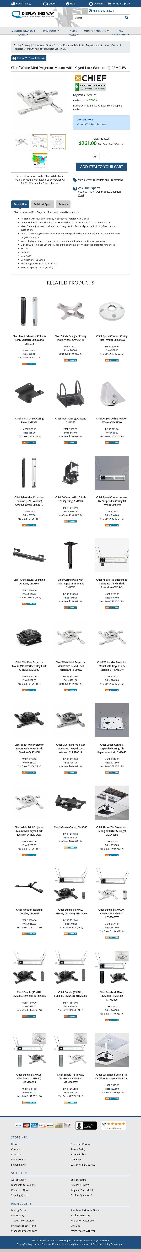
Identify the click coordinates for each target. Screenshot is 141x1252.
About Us (16, 1154)
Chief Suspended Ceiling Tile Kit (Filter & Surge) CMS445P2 (111, 1076)
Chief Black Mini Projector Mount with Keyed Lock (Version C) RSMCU (29, 748)
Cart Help (75, 1159)
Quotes (52, 3)
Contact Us (17, 1149)
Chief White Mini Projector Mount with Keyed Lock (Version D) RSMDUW (29, 831)
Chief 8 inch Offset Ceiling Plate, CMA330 (29, 420)
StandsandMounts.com (24, 1230)
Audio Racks (73, 32)
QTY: (95, 156)
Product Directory (80, 1215)
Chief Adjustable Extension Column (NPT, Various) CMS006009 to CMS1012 (29, 501)
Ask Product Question (108, 191)
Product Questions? (81, 1195)
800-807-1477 (103, 11)
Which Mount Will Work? (83, 1230)
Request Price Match (82, 1190)
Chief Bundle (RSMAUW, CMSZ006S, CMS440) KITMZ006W (70, 1078)
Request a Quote (20, 1190)
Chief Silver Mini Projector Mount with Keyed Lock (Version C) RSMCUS (70, 748)
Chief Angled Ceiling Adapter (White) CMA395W (111, 420)
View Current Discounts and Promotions (100, 179)
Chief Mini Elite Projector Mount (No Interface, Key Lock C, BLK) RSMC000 (29, 666)
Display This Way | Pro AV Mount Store (32, 45)
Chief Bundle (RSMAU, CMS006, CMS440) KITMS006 (29, 994)
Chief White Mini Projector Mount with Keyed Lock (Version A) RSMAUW (70, 666)
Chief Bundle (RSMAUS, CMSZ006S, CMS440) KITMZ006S (29, 1078)
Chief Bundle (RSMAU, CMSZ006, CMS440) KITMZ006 (112, 995)
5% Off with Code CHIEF (93, 124)
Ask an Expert (18, 1179)
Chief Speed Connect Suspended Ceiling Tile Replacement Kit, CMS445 (111, 748)
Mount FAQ (17, 1215)
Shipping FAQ (18, 1164)
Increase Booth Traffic (23, 1225)
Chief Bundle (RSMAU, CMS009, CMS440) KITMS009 (70, 994)
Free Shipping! (23, 3)
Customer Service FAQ (83, 1164)
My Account (17, 1159)
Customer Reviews (80, 1144)
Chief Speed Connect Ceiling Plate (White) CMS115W (111, 337)
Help (72, 3)
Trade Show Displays (23, 1220)
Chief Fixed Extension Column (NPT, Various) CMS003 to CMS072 (29, 339)
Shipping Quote (19, 1195)
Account (99, 3)
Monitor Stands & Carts (23, 32)
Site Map (75, 1225)
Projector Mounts (94, 45)
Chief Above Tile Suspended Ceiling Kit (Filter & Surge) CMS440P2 (111, 831)
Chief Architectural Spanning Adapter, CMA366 (29, 581)
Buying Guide (18, 1210)
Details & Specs (42, 204)
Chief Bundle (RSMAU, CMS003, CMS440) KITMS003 (70, 911)
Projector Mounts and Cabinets (69, 45)
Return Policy (77, 1149)
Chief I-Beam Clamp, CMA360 (70, 827)
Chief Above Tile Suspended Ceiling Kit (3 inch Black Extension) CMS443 (111, 583)
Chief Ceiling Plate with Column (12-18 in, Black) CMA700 (70, 583)
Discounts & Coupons (23, 1184)
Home (14, 1144)
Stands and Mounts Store (84, 1210)
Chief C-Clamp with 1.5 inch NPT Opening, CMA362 (70, 499)
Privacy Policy (78, 1154)
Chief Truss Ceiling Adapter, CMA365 (70, 420)
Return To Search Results (31, 58)
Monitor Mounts (95, 30)
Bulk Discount (78, 1179)
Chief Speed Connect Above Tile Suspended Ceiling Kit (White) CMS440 (111, 501)
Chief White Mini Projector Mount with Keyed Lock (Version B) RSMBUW (111, 666)
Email (81, 195)
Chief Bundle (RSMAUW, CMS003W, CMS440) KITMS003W (111, 913)
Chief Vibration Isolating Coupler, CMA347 (29, 911)
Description (20, 204)
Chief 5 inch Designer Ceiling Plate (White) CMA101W (70, 337)
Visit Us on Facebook (82, 1220)
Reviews (63, 204)
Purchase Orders (79, 1184)
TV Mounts (50, 30)
